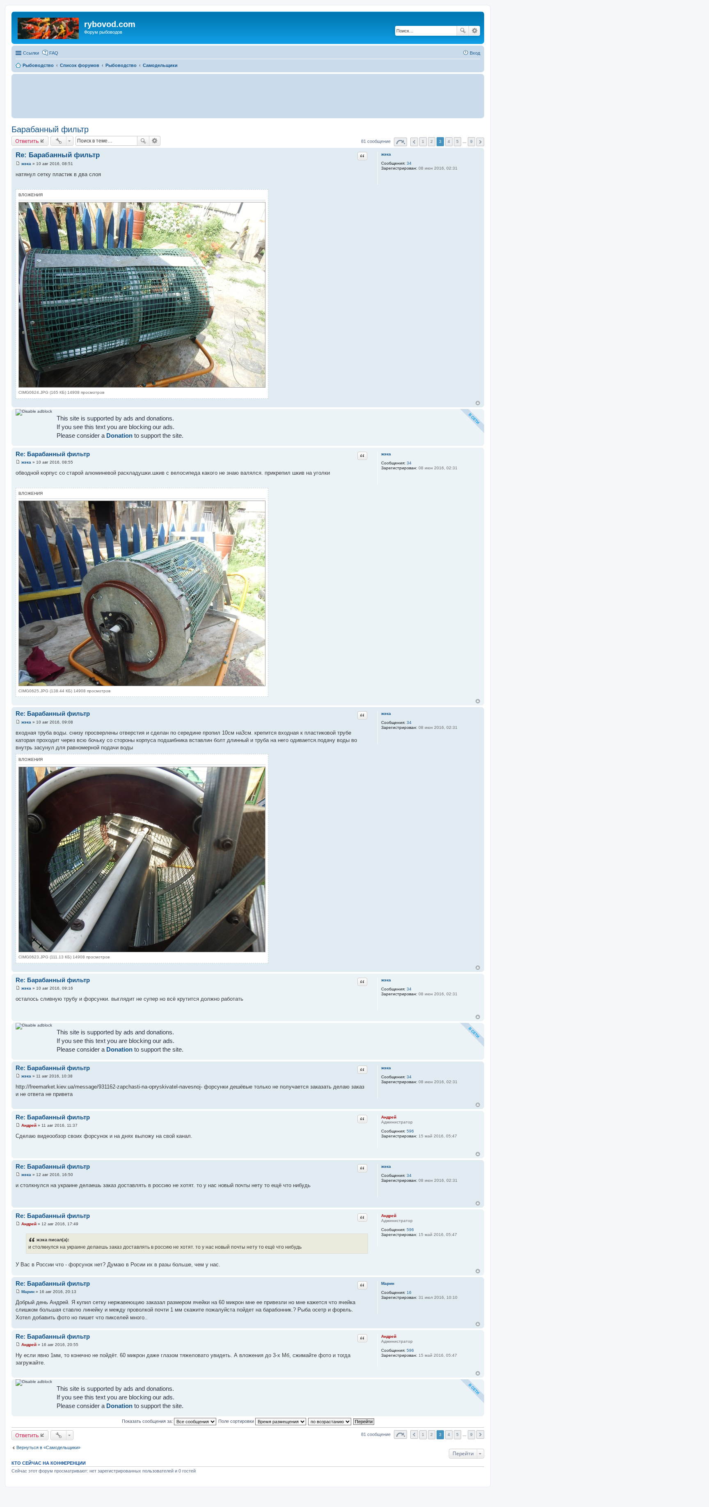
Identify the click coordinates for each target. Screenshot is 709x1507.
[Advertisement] (247, 95)
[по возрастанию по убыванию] (330, 1421)
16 (409, 1292)
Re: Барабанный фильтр (58, 155)
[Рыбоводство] (49, 27)
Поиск (463, 31)
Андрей (388, 1117)
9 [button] (471, 141)
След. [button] (480, 142)
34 (409, 163)
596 (410, 1131)
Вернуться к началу (478, 403)
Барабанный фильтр (50, 129)
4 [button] (449, 141)
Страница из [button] (400, 142)
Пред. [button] (414, 142)
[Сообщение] (18, 163)
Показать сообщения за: (148, 1421)
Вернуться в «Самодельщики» (48, 1447)
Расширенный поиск (474, 31)
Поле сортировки (236, 1421)
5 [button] (457, 141)
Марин (387, 1283)
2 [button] (431, 141)
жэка (386, 154)
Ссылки (31, 53)
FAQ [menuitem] (53, 53)
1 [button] (423, 141)
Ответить (27, 141)
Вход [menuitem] (475, 53)
